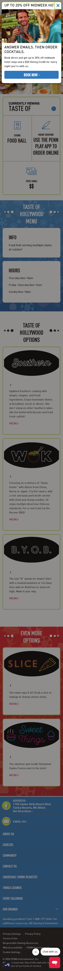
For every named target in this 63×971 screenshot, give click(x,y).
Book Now (31, 74)
